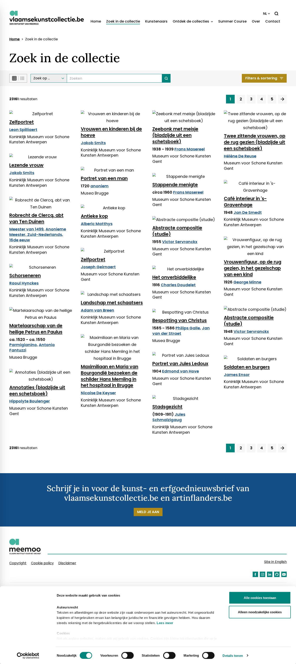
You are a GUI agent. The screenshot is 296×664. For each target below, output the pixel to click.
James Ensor (237, 374)
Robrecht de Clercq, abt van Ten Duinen (36, 218)
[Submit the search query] (166, 78)
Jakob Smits (93, 143)
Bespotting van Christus (179, 320)
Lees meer (165, 623)
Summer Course (232, 21)
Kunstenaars (156, 21)
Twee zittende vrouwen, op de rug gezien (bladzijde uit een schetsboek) (254, 142)
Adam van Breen (97, 310)
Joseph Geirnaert (98, 267)
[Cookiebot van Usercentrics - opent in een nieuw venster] (28, 655)
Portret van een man (104, 178)
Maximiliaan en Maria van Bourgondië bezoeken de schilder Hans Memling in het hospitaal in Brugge (109, 376)
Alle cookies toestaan (260, 598)
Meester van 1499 (26, 229)
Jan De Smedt (248, 212)
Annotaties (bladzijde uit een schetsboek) (37, 390)
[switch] (127, 655)
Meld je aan (148, 511)
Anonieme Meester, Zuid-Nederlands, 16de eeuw (37, 234)
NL (265, 13)
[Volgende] (282, 99)
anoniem (99, 186)
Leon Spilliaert (23, 129)
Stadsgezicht (167, 407)
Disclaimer (67, 563)
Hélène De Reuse (240, 156)
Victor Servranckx (179, 241)
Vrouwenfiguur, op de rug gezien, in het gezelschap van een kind (252, 268)
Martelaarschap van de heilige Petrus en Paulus (35, 328)
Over (256, 21)
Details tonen (233, 655)
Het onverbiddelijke (174, 277)
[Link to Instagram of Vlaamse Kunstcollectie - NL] (262, 574)
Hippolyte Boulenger (29, 401)
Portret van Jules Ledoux (180, 363)
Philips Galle (188, 328)
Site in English (275, 561)
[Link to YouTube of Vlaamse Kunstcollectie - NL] (284, 574)
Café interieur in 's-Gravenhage (245, 201)
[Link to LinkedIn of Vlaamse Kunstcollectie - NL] (269, 574)
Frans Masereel (189, 149)
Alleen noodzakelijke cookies (260, 612)
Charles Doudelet (178, 285)
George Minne (247, 282)
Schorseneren (25, 275)
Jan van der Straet (181, 330)
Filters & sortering (261, 78)
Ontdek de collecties (191, 21)
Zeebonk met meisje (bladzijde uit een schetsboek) (175, 135)
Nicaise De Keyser (98, 393)
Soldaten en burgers (247, 367)
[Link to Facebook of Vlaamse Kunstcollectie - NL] (255, 574)
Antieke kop (94, 216)
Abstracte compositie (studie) (177, 231)
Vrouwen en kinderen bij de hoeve (111, 132)
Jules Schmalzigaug (168, 417)
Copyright (17, 563)
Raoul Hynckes (24, 283)
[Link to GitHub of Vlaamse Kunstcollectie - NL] (277, 574)
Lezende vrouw (26, 165)
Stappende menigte (175, 185)
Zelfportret (21, 122)
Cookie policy (42, 563)
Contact (272, 21)
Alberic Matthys (96, 223)
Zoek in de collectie (123, 21)
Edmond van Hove (180, 371)
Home (96, 21)
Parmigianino (23, 344)
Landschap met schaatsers (112, 302)
